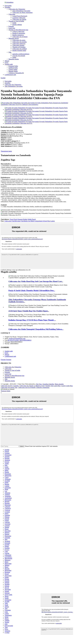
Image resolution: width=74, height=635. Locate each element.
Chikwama (11, 14)
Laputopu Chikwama (18, 17)
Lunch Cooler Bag (67, 386)
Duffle (14, 23)
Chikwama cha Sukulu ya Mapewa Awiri (32, 386)
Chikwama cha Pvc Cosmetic (10, 386)
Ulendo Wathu (12, 69)
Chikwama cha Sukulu (19, 19)
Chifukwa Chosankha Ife (16, 73)
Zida (9, 52)
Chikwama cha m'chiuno (19, 36)
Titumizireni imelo (6, 151)
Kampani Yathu (13, 66)
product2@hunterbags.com (16, 338)
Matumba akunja (13, 38)
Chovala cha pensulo (18, 55)
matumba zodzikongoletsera (20, 54)
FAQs (6, 62)
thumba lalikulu (17, 24)
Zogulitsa (7, 7)
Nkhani (7, 61)
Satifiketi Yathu (13, 68)
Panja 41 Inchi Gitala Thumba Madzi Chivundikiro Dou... (31, 290)
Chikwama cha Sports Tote (9, 387)
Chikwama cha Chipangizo (16, 9)
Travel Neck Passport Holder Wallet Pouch (23, 219)
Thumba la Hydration (18, 47)
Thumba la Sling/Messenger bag (18, 30)
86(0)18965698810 (25, 340)
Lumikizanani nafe (10, 74)
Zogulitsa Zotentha (48, 384)
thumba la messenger (18, 33)
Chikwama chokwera (18, 43)
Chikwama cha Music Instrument (22, 12)
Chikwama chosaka (18, 45)
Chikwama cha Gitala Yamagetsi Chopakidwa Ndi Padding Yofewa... (35, 329)
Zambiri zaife (9, 64)
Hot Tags (39, 384)
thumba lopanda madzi (19, 50)
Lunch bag (11, 28)
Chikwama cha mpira (18, 40)
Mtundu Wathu (13, 71)
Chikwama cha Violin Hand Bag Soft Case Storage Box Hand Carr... (35, 281)
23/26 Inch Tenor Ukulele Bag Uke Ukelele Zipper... (28, 311)
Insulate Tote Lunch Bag (52, 386)
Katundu (11, 26)
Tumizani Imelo (5, 391)
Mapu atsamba (59, 384)
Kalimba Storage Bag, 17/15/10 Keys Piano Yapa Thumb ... (32, 320)
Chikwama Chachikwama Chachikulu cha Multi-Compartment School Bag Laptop (29, 221)
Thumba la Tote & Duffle (16, 21)
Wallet (14, 57)
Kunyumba (8, 5)
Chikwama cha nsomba (19, 42)
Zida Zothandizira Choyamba (21, 11)
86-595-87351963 (13, 340)
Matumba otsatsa (13, 59)
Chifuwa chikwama (18, 31)
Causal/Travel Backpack (19, 16)
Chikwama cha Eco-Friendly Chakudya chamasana (33, 387)
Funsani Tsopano (6, 359)
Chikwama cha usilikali (19, 49)
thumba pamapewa (18, 35)
